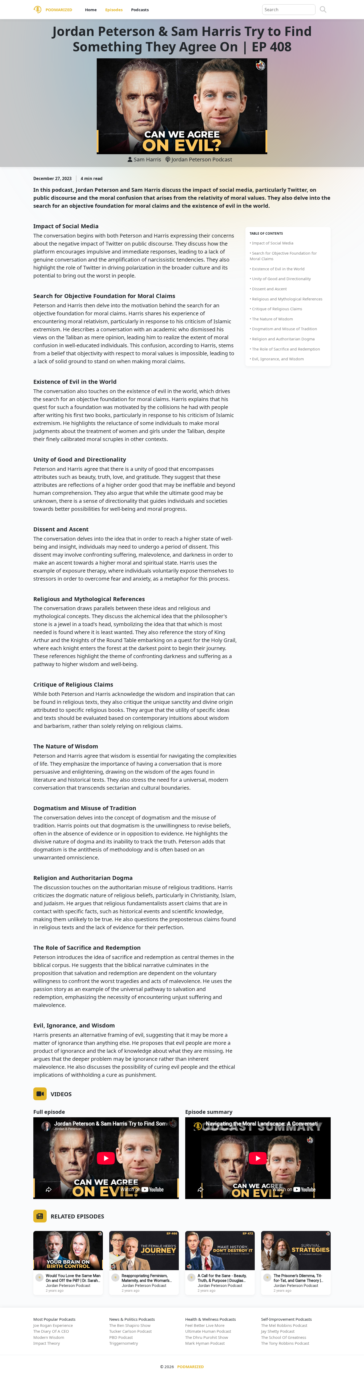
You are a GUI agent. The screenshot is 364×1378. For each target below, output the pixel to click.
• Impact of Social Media (271, 243)
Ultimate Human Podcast (208, 1331)
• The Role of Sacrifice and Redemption (285, 349)
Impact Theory (46, 1343)
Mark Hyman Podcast (205, 1343)
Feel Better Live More (204, 1325)
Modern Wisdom (48, 1337)
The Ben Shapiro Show (130, 1325)
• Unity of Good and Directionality (280, 278)
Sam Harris (147, 159)
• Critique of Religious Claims (276, 308)
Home (91, 9)
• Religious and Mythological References (286, 298)
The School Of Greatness (283, 1337)
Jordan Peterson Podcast (201, 159)
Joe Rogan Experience (53, 1325)
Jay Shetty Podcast (277, 1331)
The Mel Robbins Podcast (284, 1325)
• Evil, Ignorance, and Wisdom (277, 358)
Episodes (114, 9)
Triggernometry (123, 1343)
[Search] (323, 10)
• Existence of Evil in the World (277, 268)
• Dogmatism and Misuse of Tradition (283, 328)
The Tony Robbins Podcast (285, 1343)
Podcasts (140, 9)
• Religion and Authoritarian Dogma (282, 338)
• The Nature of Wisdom (271, 318)
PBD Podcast (121, 1337)
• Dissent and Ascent (268, 288)
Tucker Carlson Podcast (130, 1331)
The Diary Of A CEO (51, 1331)
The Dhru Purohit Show (206, 1337)
